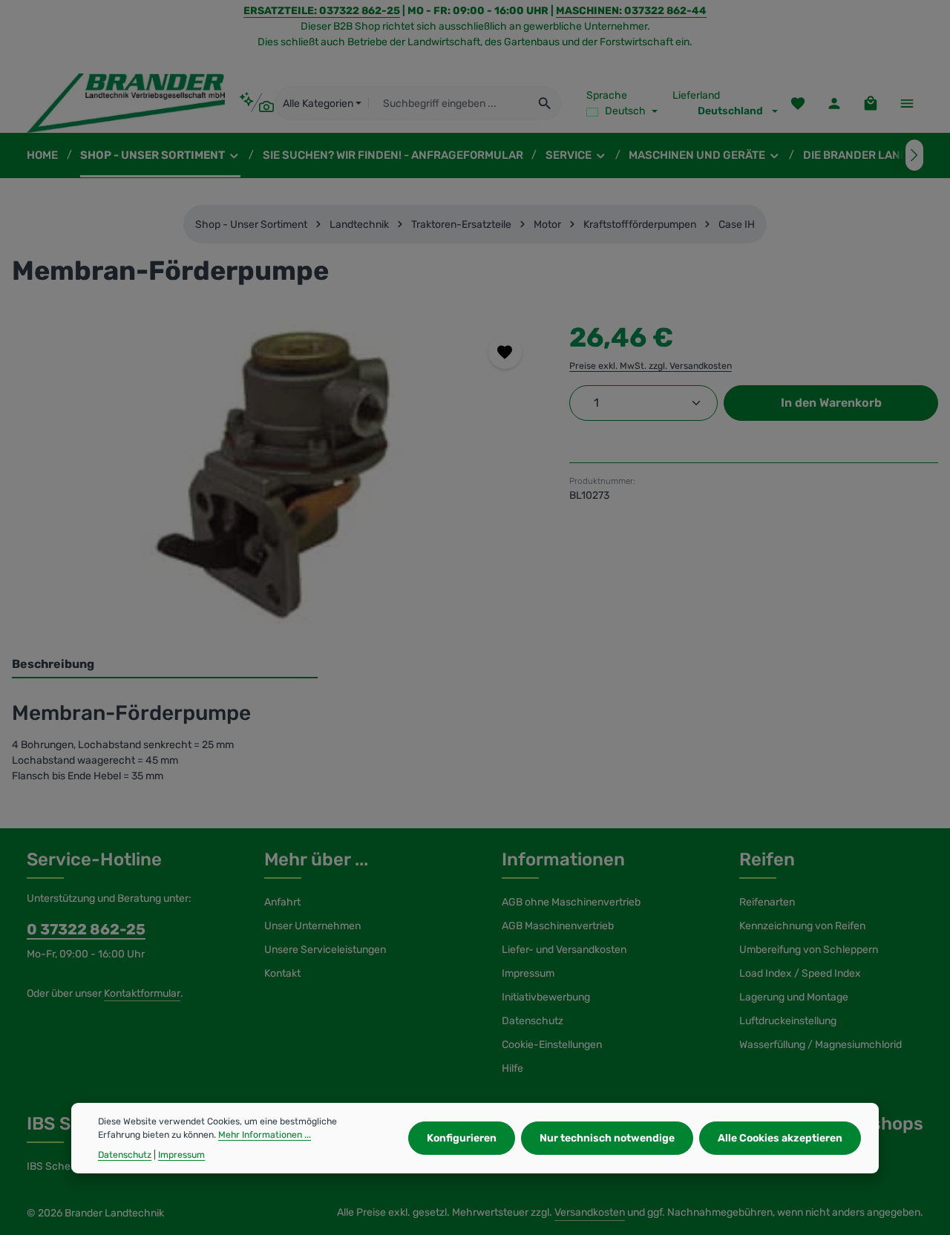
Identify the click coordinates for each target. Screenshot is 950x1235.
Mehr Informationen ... (264, 1135)
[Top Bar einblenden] (906, 103)
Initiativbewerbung (546, 997)
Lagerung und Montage (793, 997)
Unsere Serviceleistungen (325, 949)
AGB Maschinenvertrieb (558, 926)
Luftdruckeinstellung (787, 1021)
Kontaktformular (142, 993)
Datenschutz (532, 1021)
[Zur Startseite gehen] (126, 103)
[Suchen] (545, 103)
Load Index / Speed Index (800, 973)
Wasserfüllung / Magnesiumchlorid (820, 1044)
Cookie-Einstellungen (552, 1044)
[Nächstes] (914, 155)
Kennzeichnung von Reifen (802, 926)
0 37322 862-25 (86, 929)
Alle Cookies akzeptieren (780, 1138)
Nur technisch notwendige (607, 1138)
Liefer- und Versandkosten (564, 949)
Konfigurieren (462, 1138)
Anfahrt (282, 902)
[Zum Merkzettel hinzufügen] (505, 352)
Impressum (528, 973)
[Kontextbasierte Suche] (256, 102)
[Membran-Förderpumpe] (276, 477)
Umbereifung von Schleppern (808, 949)
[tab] (165, 665)
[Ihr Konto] (834, 103)
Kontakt (282, 973)
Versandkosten (589, 1212)
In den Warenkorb (831, 403)
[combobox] (449, 103)
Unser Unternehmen (312, 926)
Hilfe (512, 1068)
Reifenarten (767, 902)
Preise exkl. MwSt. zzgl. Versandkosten (650, 366)
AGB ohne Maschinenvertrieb (571, 902)
